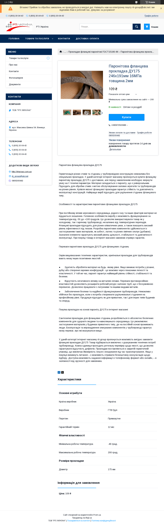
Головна (14, 38)
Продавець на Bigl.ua (82, 518)
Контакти (64, 38)
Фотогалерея (16, 78)
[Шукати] (137, 27)
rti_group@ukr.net (20, 176)
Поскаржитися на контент (78, 521)
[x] (62, 373)
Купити (126, 117)
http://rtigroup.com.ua (22, 171)
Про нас (13, 64)
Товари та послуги (37, 38)
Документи (14, 84)
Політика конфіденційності (103, 521)
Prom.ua (97, 515)
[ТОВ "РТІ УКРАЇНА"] (19, 30)
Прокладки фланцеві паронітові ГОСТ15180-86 (93, 52)
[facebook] (59, 373)
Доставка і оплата (87, 38)
